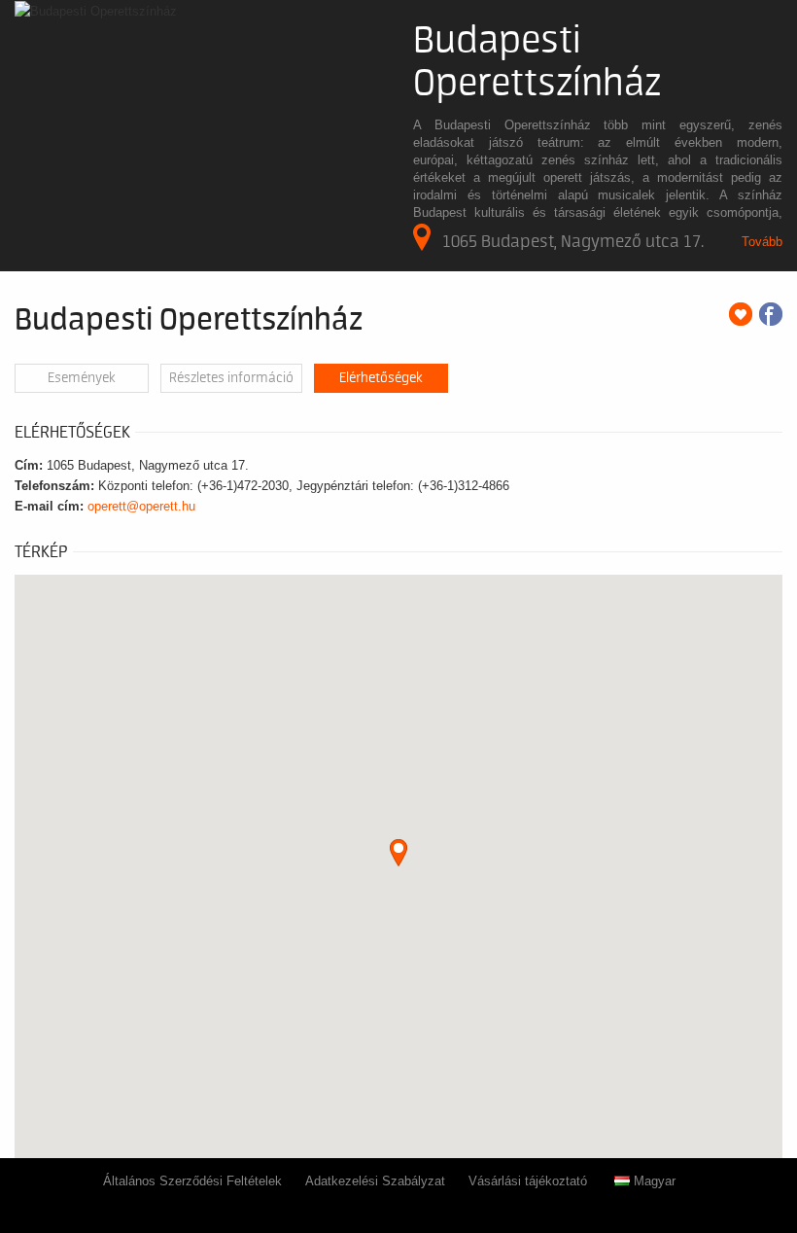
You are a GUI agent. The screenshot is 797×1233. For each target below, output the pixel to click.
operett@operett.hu (141, 506)
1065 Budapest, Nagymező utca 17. (573, 241)
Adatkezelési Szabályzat (375, 1181)
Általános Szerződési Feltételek (192, 1181)
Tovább (762, 241)
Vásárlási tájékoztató (527, 1181)
